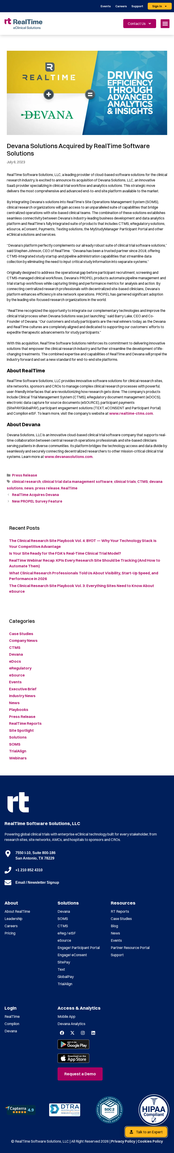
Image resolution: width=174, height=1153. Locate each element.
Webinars (18, 758)
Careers (121, 6)
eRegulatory (20, 668)
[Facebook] (62, 1033)
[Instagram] (82, 1033)
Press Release (24, 475)
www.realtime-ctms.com (131, 413)
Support (137, 6)
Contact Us (137, 23)
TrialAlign (17, 751)
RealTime (69, 488)
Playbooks (18, 709)
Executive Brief (22, 688)
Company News (23, 640)
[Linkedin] (93, 1033)
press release (47, 488)
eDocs (15, 661)
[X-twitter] (72, 1033)
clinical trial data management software (77, 481)
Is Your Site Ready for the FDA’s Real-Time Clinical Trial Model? (65, 553)
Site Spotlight (21, 730)
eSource (17, 675)
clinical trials (125, 481)
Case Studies (21, 633)
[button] (165, 23)
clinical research (26, 481)
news (29, 488)
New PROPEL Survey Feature (37, 501)
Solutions (18, 737)
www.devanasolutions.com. (69, 456)
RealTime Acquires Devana (35, 494)
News (14, 702)
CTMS (142, 481)
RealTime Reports (25, 723)
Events (106, 6)
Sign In (157, 6)
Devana (16, 654)
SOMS (14, 744)
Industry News (22, 695)
